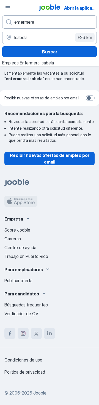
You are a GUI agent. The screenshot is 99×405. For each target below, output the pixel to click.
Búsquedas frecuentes (26, 305)
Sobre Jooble (17, 230)
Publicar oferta (18, 280)
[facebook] (9, 333)
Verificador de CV (21, 313)
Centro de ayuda (20, 247)
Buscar (49, 52)
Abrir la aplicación (81, 8)
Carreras (12, 238)
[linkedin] (49, 333)
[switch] (90, 98)
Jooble (39, 393)
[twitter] (36, 333)
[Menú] (7, 7)
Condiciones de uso (23, 360)
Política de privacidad (24, 372)
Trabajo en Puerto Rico (26, 256)
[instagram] (23, 333)
